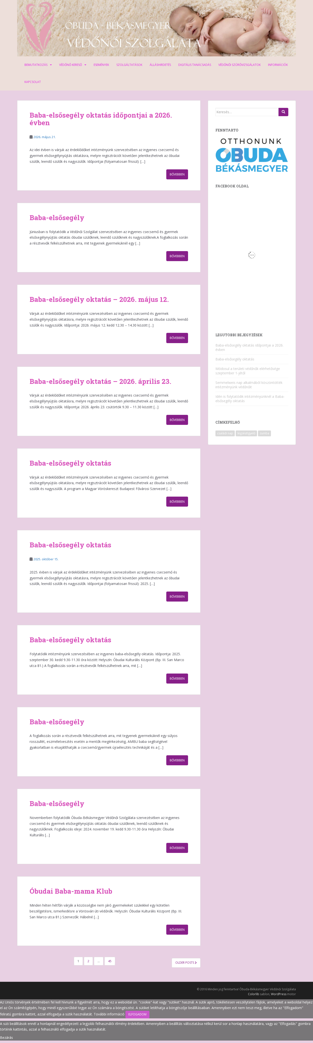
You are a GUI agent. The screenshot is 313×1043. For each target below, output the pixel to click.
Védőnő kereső (70, 65)
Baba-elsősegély (57, 217)
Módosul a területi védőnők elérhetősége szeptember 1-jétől (247, 370)
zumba (264, 433)
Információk (278, 65)
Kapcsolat (32, 82)
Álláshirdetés (160, 65)
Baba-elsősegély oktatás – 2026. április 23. (100, 381)
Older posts (185, 963)
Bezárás (6, 1037)
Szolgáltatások (129, 65)
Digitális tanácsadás (194, 65)
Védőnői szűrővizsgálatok (239, 65)
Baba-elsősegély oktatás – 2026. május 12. (99, 299)
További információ (109, 1014)
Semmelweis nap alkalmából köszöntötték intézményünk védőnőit (248, 384)
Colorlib (253, 994)
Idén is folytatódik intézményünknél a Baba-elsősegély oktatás (250, 398)
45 (110, 961)
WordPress (278, 994)
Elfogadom (137, 1014)
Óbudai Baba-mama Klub (71, 891)
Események (101, 65)
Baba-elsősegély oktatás (70, 463)
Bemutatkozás (35, 65)
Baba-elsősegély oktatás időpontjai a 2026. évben (101, 119)
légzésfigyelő (246, 433)
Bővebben (177, 174)
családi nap (225, 433)
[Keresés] (283, 112)
